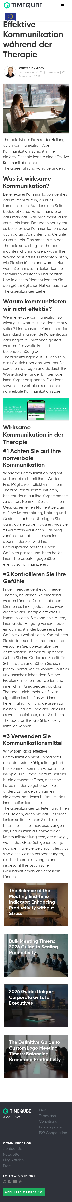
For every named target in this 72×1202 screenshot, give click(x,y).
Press (7, 1166)
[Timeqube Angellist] (21, 1181)
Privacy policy (50, 1127)
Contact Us (12, 1149)
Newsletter (12, 1154)
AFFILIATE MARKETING (24, 1192)
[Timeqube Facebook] (10, 1181)
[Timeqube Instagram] (5, 1181)
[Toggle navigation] (62, 5)
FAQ (42, 1110)
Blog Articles (13, 1160)
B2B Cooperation (53, 1133)
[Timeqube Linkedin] (16, 1181)
